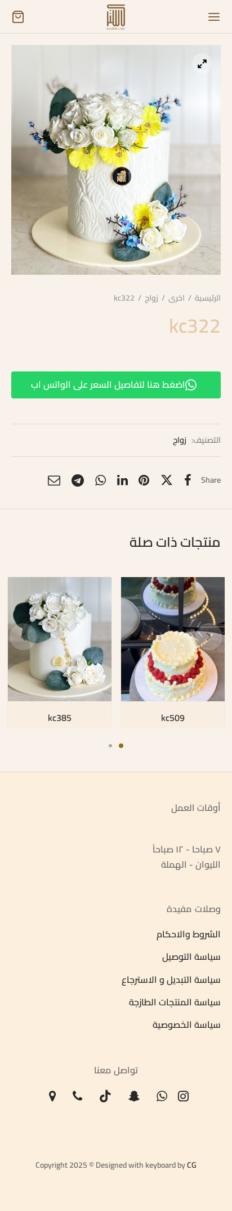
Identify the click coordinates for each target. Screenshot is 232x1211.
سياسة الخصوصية (187, 1025)
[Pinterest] (144, 480)
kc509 (173, 717)
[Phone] (77, 1097)
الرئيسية (208, 298)
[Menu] (214, 17)
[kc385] (59, 639)
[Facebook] (188, 480)
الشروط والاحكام (189, 934)
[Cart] (18, 17)
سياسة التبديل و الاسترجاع (171, 979)
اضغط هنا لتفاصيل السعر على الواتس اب (108, 384)
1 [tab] (121, 745)
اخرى (176, 298)
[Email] (54, 480)
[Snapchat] (134, 1097)
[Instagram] (184, 1097)
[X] (167, 480)
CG (192, 1165)
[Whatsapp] (100, 480)
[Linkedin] (122, 480)
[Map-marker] (52, 1097)
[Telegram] (78, 480)
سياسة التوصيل (191, 957)
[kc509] (173, 639)
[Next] (208, 636)
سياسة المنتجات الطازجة (175, 1002)
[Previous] (23, 636)
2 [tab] (110, 745)
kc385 (60, 717)
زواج (151, 298)
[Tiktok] (105, 1097)
